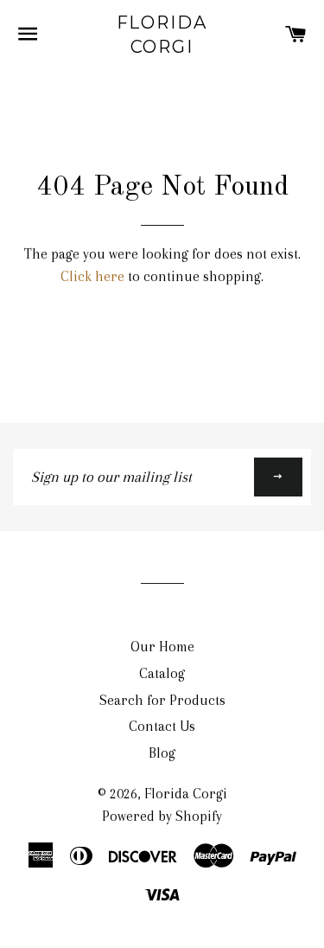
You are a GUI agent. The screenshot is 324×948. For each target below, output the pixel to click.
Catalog (162, 673)
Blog (162, 753)
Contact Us (162, 726)
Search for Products (162, 700)
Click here (92, 276)
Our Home (162, 646)
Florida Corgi (162, 34)
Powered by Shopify (162, 816)
